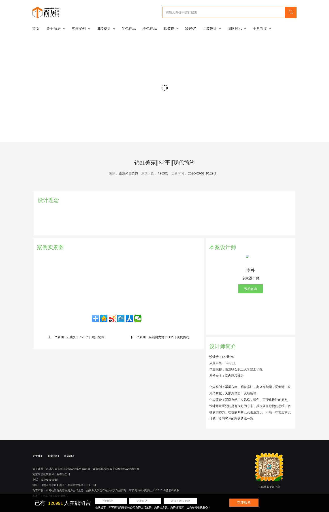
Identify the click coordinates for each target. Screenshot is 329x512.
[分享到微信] (137, 318)
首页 (36, 28)
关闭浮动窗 (301, 500)
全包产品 (150, 28)
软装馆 (169, 28)
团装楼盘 (104, 28)
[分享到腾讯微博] (120, 318)
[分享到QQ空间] (103, 318)
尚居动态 (69, 456)
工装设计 (210, 28)
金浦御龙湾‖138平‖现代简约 (169, 337)
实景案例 (79, 28)
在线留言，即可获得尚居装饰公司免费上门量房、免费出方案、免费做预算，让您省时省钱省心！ (153, 507)
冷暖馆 (190, 28)
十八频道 (260, 28)
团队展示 (235, 28)
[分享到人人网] (129, 318)
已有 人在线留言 (63, 503)
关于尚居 (54, 28)
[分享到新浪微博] (112, 318)
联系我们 (53, 456)
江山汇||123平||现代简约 (86, 337)
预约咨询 (250, 289)
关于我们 (37, 456)
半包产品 (129, 28)
